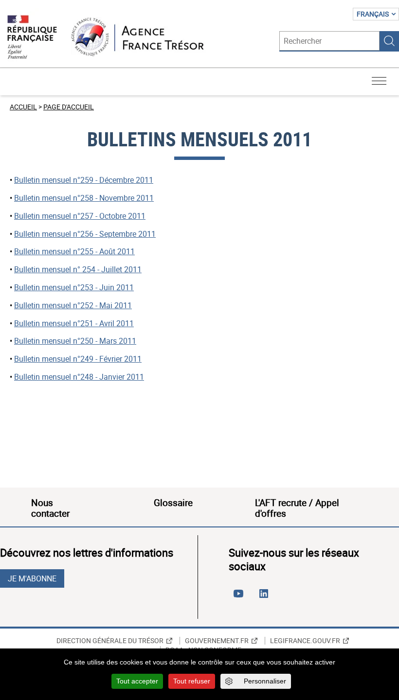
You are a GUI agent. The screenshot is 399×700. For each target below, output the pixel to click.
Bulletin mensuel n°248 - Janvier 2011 (79, 376)
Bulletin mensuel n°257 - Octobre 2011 (79, 215)
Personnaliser (265, 681)
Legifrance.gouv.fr (305, 641)
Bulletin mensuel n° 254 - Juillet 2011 (78, 269)
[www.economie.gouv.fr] (32, 38)
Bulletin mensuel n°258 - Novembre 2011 (84, 197)
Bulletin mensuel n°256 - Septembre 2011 (85, 233)
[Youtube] (240, 597)
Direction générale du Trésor (109, 641)
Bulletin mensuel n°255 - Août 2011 (74, 251)
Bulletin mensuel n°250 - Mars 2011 (75, 340)
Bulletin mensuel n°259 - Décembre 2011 (83, 180)
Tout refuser (191, 681)
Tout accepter (137, 681)
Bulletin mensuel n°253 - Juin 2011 (74, 287)
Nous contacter (50, 508)
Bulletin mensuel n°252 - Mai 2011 (73, 305)
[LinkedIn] (265, 597)
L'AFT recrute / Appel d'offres (297, 508)
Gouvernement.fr (217, 641)
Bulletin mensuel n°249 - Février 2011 (78, 358)
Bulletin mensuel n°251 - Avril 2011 (74, 323)
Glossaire (173, 502)
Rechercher (389, 41)
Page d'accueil (68, 106)
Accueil (23, 106)
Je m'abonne (32, 578)
